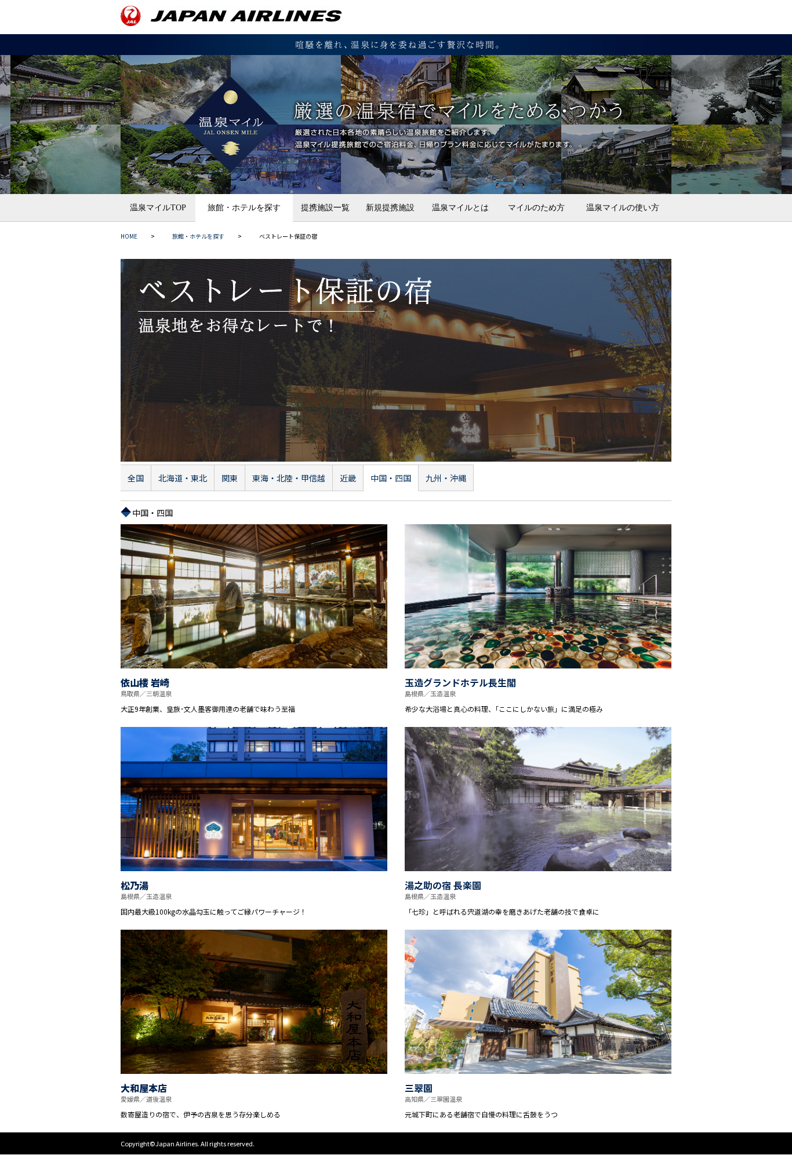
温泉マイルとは (460, 207)
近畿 (348, 478)
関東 (229, 478)
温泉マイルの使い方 (622, 207)
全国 (136, 478)
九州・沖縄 (446, 478)
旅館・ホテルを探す (244, 207)
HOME (129, 236)
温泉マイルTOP (158, 207)
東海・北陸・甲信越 (288, 478)
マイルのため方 (536, 207)
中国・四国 (390, 478)
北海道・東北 (182, 478)
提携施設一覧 (325, 207)
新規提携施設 (390, 207)
